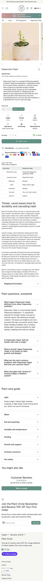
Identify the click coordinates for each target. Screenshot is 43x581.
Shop (10, 20)
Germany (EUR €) (18, 535)
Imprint (4, 565)
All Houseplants (21, 20)
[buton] (5, 535)
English (5, 535)
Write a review (21, 488)
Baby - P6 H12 (6, 109)
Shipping (11, 76)
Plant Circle (7, 539)
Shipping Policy (7, 578)
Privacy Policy (6, 561)
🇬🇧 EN (37, 8)
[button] (37, 8)
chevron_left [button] (3, 15)
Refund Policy (6, 575)
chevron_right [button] (39, 15)
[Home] (21, 8)
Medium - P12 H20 (18, 109)
